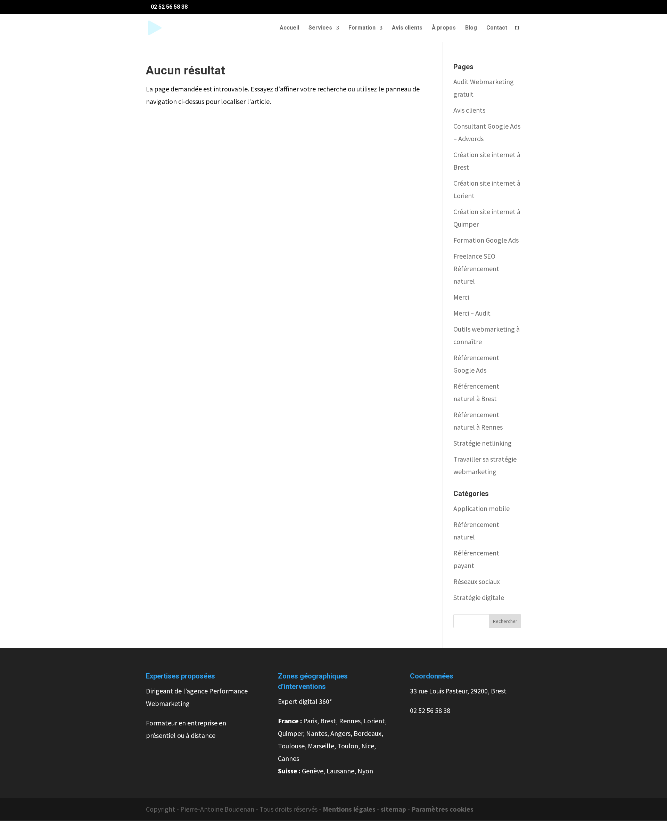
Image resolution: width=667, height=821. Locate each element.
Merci (461, 297)
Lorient (374, 720)
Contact (496, 28)
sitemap (394, 809)
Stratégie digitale (478, 597)
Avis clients (407, 28)
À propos (444, 28)
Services (320, 28)
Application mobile (481, 508)
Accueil (289, 28)
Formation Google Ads (486, 240)
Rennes (350, 720)
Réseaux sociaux (476, 581)
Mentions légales (349, 809)
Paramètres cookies (442, 809)
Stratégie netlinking (482, 443)
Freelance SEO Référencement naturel (476, 268)
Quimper (290, 733)
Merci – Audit (472, 313)
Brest (328, 720)
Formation (362, 28)
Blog (471, 28)
